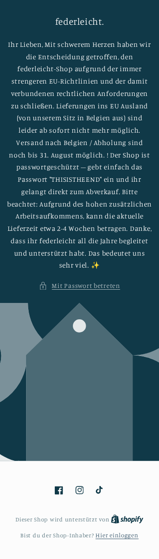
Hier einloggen (116, 535)
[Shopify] (127, 519)
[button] (79, 285)
